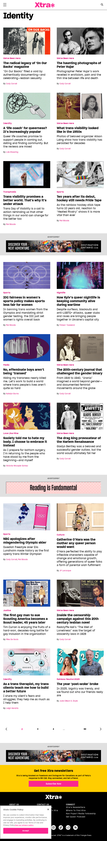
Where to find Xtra (76, 810)
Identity (7, 123)
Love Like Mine (10, 433)
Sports (60, 192)
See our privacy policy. (24, 825)
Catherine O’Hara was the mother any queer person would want (76, 543)
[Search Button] (102, 4)
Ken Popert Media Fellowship (81, 813)
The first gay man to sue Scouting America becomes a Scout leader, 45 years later (25, 618)
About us (14, 804)
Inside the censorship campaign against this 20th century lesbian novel (78, 618)
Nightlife (61, 293)
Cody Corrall (11, 83)
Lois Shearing (12, 152)
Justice (7, 610)
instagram (53, 827)
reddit (68, 827)
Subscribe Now (53, 783)
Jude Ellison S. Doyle (69, 701)
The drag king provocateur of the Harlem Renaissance (79, 440)
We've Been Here (11, 58)
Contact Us (43, 804)
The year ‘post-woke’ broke (77, 684)
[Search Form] (102, 5)
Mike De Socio (12, 639)
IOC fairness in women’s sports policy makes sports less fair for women (24, 301)
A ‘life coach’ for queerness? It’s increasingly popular (25, 130)
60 (85, 729)
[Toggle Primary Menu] (4, 5)
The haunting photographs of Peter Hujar (79, 65)
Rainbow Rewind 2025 (68, 679)
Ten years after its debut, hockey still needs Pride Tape (79, 198)
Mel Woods (11, 224)
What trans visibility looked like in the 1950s (78, 130)
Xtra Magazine (44, 5)
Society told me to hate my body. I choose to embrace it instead (25, 441)
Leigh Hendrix (12, 708)
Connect (70, 804)
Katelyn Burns (12, 393)
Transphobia (9, 192)
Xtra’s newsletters (75, 807)
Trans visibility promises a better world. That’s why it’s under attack (24, 200)
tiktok (60, 827)
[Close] (48, 809)
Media (6, 365)
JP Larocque (65, 570)
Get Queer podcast (75, 817)
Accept (25, 831)
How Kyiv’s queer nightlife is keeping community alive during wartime (78, 301)
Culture (60, 535)
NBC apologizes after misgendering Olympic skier (24, 540)
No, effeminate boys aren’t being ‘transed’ (23, 371)
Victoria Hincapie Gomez (17, 466)
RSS (75, 827)
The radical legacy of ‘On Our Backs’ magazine (25, 65)
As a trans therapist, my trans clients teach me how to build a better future (26, 687)
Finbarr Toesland (67, 325)
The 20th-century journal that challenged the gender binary (79, 371)
